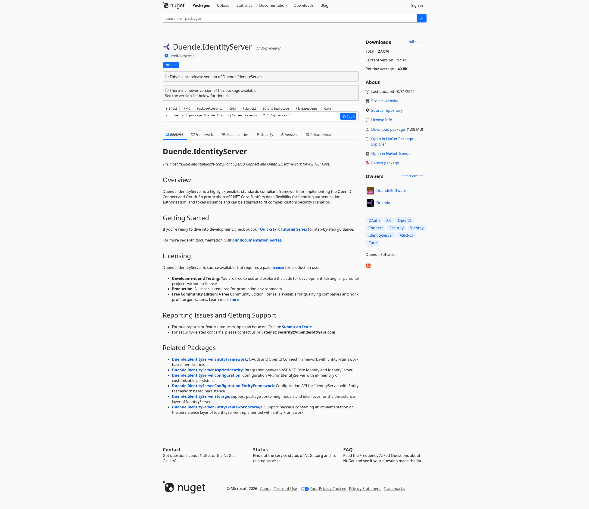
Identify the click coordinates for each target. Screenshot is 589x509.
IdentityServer (380, 235)
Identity (417, 227)
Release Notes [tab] (320, 134)
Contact (172, 449)
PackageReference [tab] (209, 108)
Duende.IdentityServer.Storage (200, 396)
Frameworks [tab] (204, 134)
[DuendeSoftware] (370, 191)
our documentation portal (256, 240)
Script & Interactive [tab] (276, 108)
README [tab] (176, 134)
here (234, 299)
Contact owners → (411, 178)
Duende (383, 202)
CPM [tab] (232, 108)
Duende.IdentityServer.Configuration (206, 375)
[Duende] (370, 203)
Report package (385, 162)
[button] (348, 116)
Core (372, 242)
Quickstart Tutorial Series (283, 229)
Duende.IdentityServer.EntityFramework (209, 359)
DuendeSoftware (391, 190)
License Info (381, 119)
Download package (388, 129)
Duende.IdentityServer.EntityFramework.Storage (217, 407)
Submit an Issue (297, 326)
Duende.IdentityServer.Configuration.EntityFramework (223, 385)
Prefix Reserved (183, 56)
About (265, 488)
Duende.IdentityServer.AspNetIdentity (207, 369)
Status (260, 449)
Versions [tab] (291, 134)
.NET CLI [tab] (171, 108)
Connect (375, 227)
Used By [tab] (266, 134)
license (277, 267)
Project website (384, 100)
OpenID (404, 220)
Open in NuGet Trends (390, 153)
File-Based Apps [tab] (306, 108)
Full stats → (417, 41)
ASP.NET (407, 235)
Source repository (387, 110)
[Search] (422, 18)
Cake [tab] (327, 108)
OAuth (374, 220)
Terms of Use (285, 488)
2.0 (388, 220)
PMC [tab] (187, 108)
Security (397, 227)
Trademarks (394, 488)
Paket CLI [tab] (249, 108)
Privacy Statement (365, 488)
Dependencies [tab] (237, 134)
